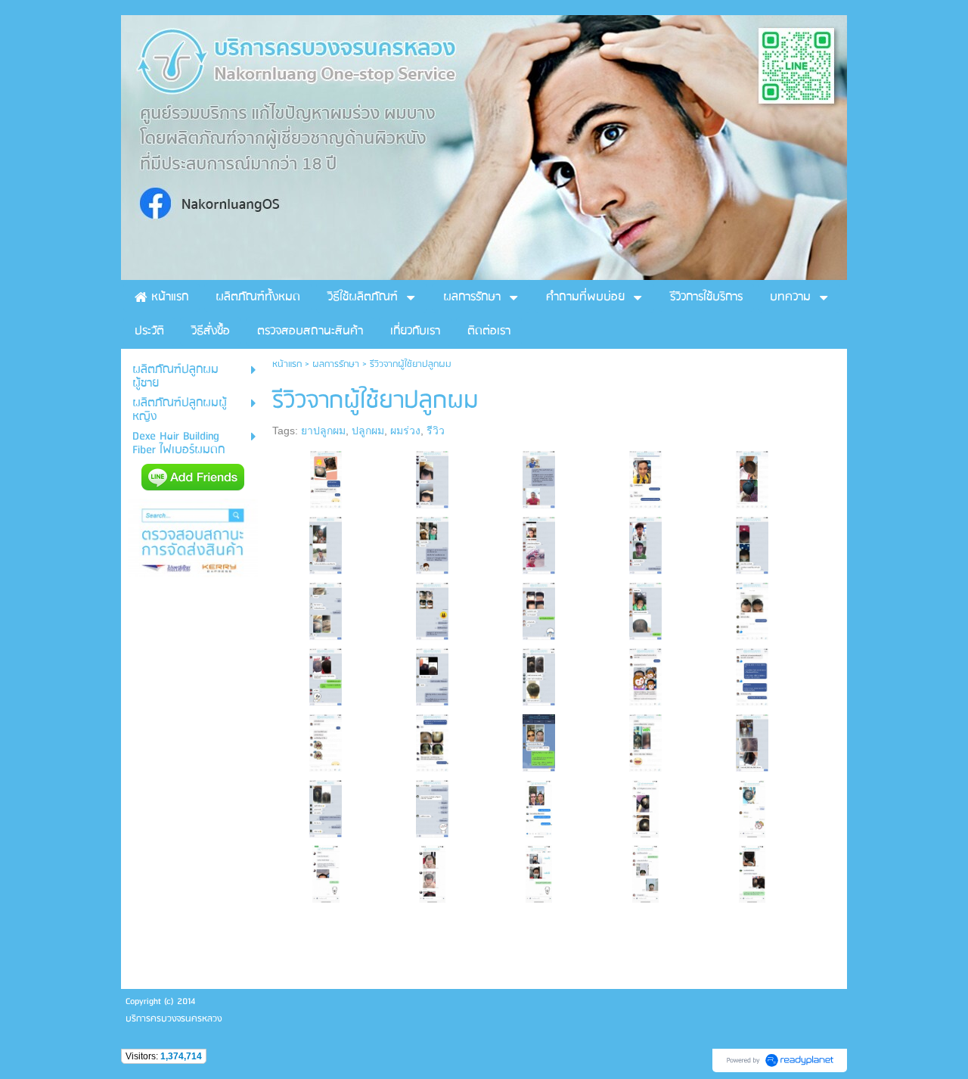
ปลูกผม (368, 430)
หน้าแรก (287, 364)
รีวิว (436, 430)
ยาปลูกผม (323, 430)
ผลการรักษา (335, 364)
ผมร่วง (405, 430)
